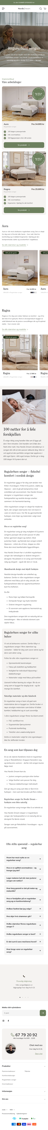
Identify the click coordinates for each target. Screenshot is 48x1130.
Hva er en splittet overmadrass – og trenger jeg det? (21, 869)
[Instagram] (3, 1020)
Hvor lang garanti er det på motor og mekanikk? (21, 889)
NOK (11, 1110)
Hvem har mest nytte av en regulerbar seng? (17, 858)
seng (18, 483)
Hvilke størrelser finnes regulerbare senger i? (21, 925)
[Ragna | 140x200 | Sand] (20, 352)
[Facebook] (8, 1020)
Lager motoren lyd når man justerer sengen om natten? (21, 879)
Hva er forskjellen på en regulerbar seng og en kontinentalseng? (21, 899)
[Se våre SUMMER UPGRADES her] (24, 3)
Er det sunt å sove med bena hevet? (21, 942)
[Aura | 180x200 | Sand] (20, 268)
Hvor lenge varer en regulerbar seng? (19, 950)
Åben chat (38, 1054)
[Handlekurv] (45, 8)
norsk (3, 1110)
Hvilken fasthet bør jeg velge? (18, 909)
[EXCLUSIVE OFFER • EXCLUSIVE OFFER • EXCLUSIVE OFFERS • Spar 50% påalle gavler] (24, 120)
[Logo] (24, 8)
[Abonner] (43, 1013)
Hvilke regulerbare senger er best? (20, 934)
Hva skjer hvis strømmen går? (18, 916)
